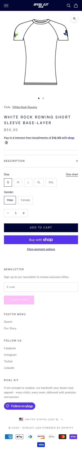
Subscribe (19, 300)
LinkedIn (9, 368)
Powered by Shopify (57, 427)
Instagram (10, 355)
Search (8, 322)
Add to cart (41, 227)
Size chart (72, 174)
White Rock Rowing (24, 107)
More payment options (41, 249)
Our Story (10, 328)
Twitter (8, 361)
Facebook (10, 348)
